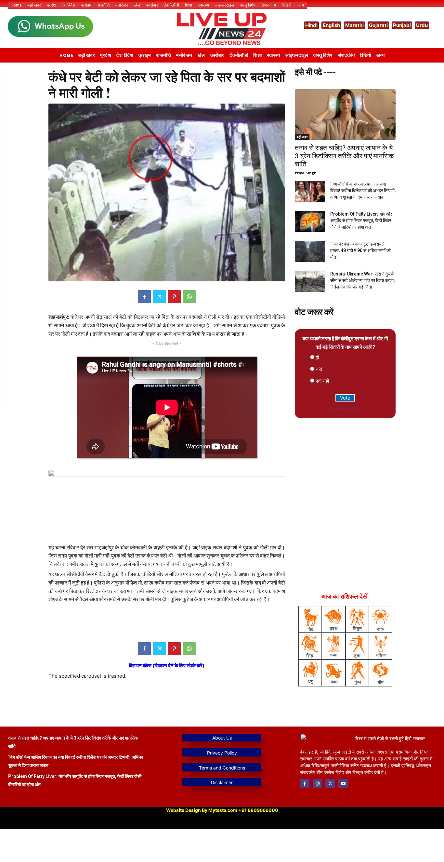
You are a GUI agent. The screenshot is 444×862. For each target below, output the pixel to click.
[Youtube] (343, 783)
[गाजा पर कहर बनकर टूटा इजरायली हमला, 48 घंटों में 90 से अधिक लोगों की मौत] (310, 251)
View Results (345, 408)
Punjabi (402, 25)
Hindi (311, 25)
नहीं (319, 369)
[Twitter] (159, 296)
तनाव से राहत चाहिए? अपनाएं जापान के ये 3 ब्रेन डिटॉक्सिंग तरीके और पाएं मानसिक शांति (344, 156)
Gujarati (378, 25)
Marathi (354, 25)
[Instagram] (317, 783)
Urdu (422, 25)
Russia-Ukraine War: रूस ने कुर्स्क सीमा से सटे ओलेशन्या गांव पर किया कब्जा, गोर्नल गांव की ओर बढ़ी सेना (362, 280)
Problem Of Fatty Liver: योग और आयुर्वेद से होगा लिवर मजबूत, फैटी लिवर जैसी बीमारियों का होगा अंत (361, 220)
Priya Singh (306, 172)
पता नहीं (322, 381)
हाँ (317, 357)
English (331, 25)
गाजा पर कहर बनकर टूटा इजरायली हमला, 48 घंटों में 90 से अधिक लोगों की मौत (360, 250)
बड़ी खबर (302, 136)
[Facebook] (144, 296)
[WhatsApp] (189, 296)
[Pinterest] (174, 296)
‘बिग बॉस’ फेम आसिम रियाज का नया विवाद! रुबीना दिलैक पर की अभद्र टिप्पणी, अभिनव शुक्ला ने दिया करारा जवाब (363, 190)
